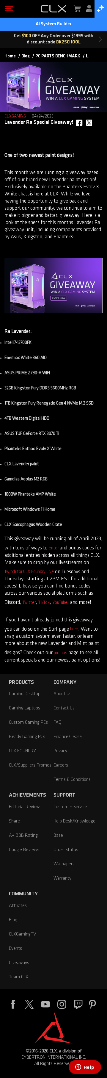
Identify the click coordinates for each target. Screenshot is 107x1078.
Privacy (60, 751)
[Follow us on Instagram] (61, 1005)
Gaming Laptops (24, 708)
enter (54, 548)
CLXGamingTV (22, 934)
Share (14, 821)
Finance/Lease (68, 736)
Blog (13, 920)
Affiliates (18, 905)
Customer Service (70, 807)
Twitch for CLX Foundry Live (29, 572)
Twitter (29, 603)
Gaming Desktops (26, 694)
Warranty (62, 878)
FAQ (58, 722)
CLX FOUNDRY (22, 751)
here (74, 629)
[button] (7, 8)
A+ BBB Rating (23, 835)
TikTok (44, 603)
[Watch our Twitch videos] (78, 1005)
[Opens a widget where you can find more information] (84, 1067)
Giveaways (19, 963)
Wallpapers (64, 864)
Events (15, 948)
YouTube (59, 603)
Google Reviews (24, 849)
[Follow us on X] (29, 1005)
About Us (62, 694)
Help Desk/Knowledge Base (74, 828)
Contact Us (64, 708)
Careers (61, 765)
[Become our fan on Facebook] (12, 1005)
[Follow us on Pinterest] (92, 1005)
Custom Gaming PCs (28, 722)
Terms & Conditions (72, 779)
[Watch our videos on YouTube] (45, 1005)
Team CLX (18, 977)
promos (60, 653)
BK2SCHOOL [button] (68, 42)
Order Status (66, 849)
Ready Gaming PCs (27, 736)
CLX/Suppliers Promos (30, 765)
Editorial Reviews (25, 807)
